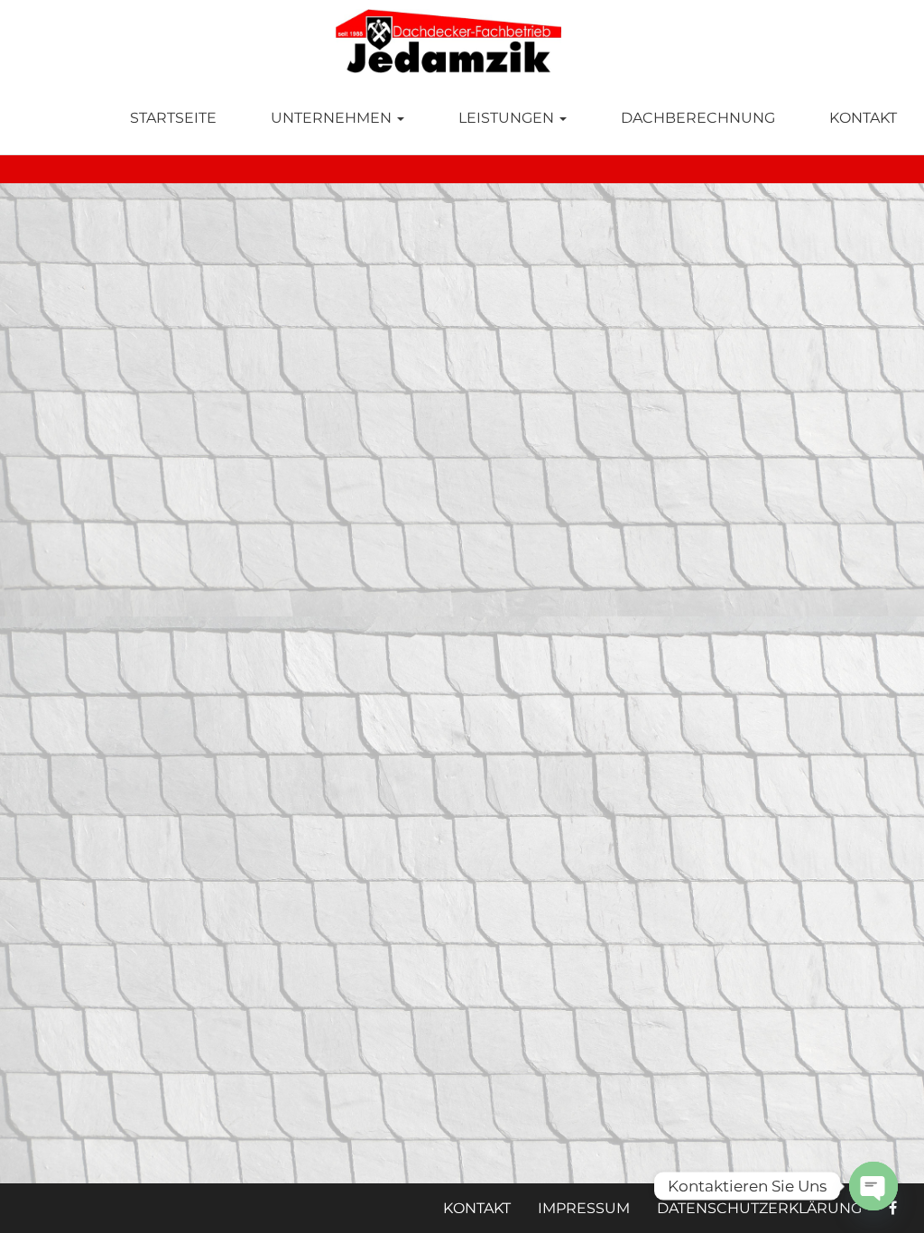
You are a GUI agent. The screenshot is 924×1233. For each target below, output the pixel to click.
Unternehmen (333, 117)
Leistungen (508, 117)
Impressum (584, 1208)
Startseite (173, 117)
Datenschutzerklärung (759, 1208)
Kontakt (863, 117)
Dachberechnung (698, 117)
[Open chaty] (873, 1186)
